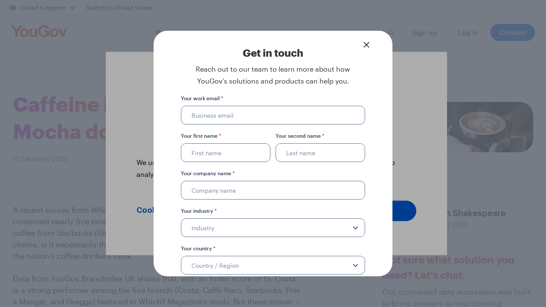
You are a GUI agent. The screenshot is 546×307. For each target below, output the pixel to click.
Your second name (300, 136)
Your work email (202, 98)
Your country (198, 248)
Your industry (199, 211)
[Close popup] (366, 45)
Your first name (201, 136)
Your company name (208, 173)
